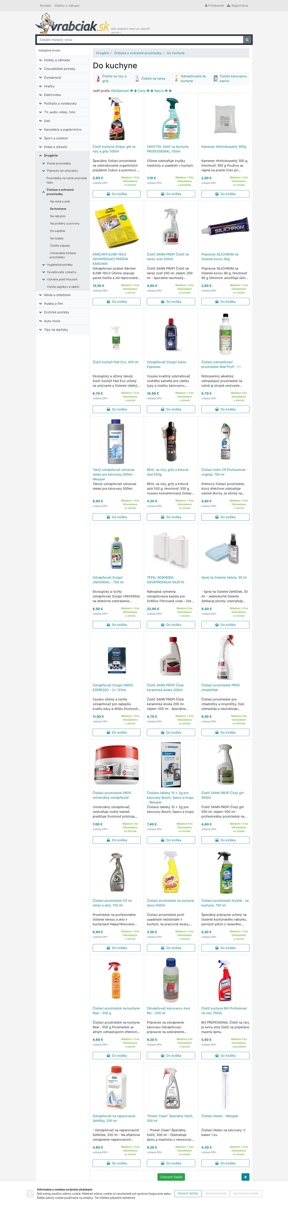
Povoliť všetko (188, 1193)
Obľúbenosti (120, 91)
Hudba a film (53, 303)
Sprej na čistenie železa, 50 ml (224, 577)
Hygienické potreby (60, 264)
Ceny (142, 91)
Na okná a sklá (60, 201)
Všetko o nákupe (66, 5)
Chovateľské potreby (59, 69)
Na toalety (57, 238)
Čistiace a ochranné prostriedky (60, 192)
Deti (47, 121)
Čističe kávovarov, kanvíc (233, 78)
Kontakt (45, 5)
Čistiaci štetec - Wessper (219, 1116)
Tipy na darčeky (56, 330)
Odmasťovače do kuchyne (193, 78)
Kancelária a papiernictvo (63, 129)
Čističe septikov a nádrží (63, 286)
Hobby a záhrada (57, 60)
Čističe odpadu (60, 245)
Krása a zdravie (55, 147)
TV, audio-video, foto (59, 112)
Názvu (159, 91)
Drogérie (51, 155)
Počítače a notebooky (60, 103)
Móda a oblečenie (57, 295)
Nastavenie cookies (246, 1193)
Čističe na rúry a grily (114, 78)
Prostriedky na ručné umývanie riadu (66, 180)
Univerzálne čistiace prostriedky (63, 255)
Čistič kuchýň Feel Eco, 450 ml (115, 362)
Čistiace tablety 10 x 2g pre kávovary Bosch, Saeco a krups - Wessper (170, 797)
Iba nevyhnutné (216, 1193)
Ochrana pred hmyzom (62, 279)
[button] (245, 1177)
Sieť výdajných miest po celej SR (130, 30)
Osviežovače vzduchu (61, 272)
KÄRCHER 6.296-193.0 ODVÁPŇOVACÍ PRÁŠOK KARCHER (110, 259)
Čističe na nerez (153, 78)
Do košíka (118, 194)
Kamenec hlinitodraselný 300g (223, 147)
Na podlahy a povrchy (65, 223)
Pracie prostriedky (59, 163)
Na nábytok (57, 216)
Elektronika (52, 95)
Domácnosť (52, 77)
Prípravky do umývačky (62, 170)
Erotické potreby (56, 312)
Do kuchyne (58, 208)
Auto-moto (52, 321)
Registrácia (239, 5)
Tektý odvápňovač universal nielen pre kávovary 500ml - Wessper (114, 474)
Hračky (49, 86)
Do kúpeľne (57, 230)
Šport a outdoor (56, 138)
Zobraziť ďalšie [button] (171, 1177)
